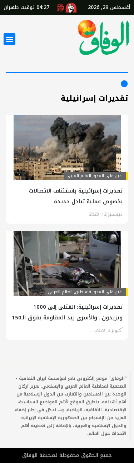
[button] (9, 39)
